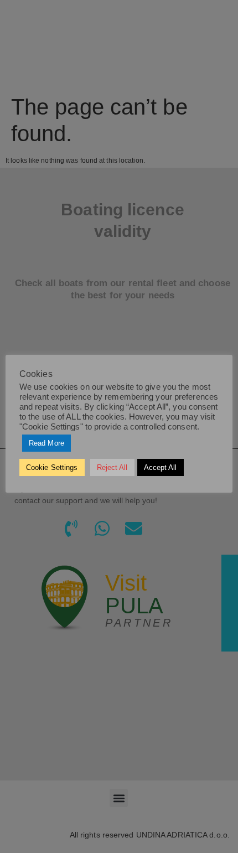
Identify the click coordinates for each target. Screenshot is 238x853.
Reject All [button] (112, 467)
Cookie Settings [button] (52, 467)
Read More (46, 443)
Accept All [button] (160, 467)
